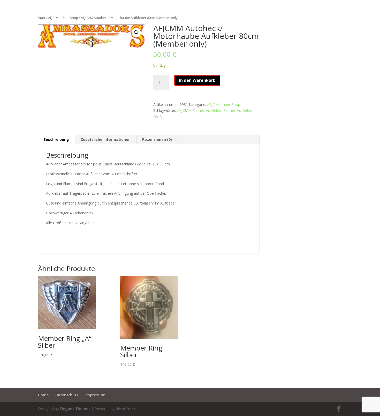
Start (41, 17)
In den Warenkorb (197, 80)
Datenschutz (67, 394)
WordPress (126, 408)
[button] (136, 32)
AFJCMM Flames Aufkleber (199, 110)
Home (43, 394)
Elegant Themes (75, 408)
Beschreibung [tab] (56, 139)
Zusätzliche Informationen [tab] (106, 139)
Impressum (95, 394)
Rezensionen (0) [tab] (157, 139)
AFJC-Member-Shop (63, 17)
